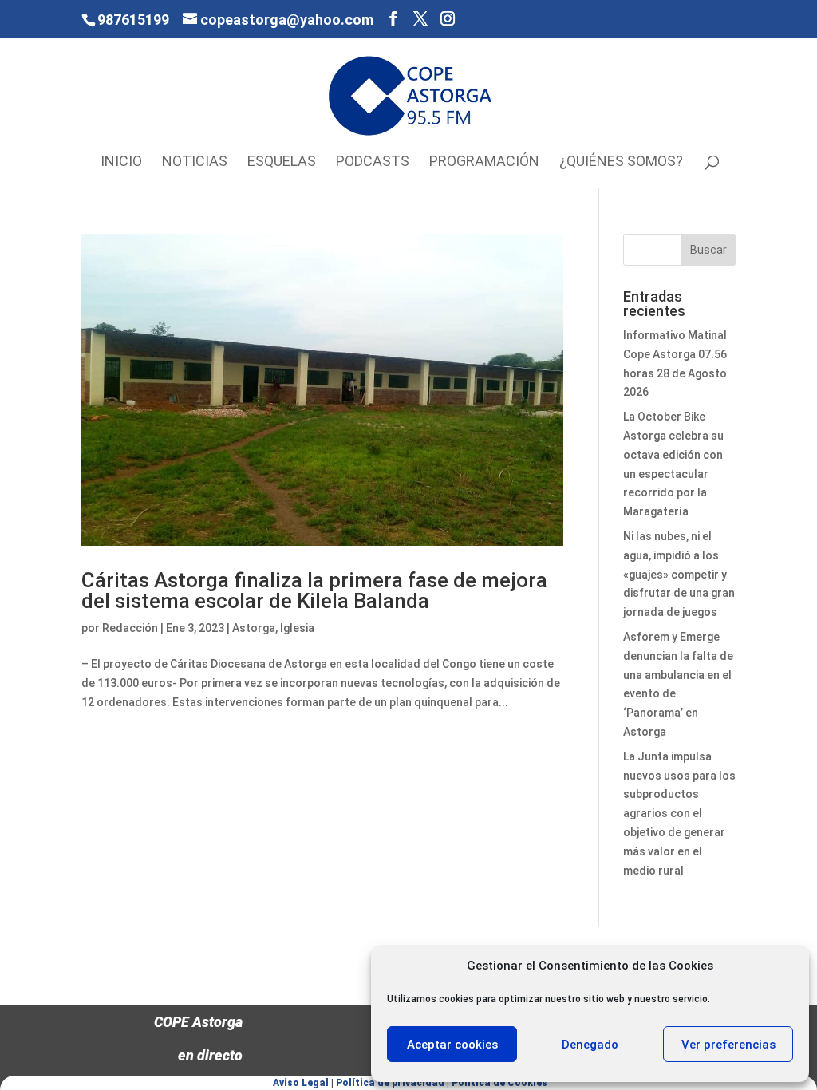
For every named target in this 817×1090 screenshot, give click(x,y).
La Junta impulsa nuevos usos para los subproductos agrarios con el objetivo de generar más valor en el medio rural (679, 813)
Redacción (130, 628)
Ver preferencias (728, 1044)
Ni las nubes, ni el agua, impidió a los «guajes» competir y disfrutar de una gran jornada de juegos (679, 574)
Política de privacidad (390, 1082)
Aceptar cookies (452, 1044)
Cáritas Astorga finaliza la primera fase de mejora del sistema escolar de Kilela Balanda (314, 590)
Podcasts (372, 162)
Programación (484, 162)
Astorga (253, 628)
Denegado (590, 1044)
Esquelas (281, 162)
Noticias (194, 162)
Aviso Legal (301, 1082)
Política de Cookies (499, 1082)
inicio (121, 162)
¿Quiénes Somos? (621, 162)
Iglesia (297, 628)
